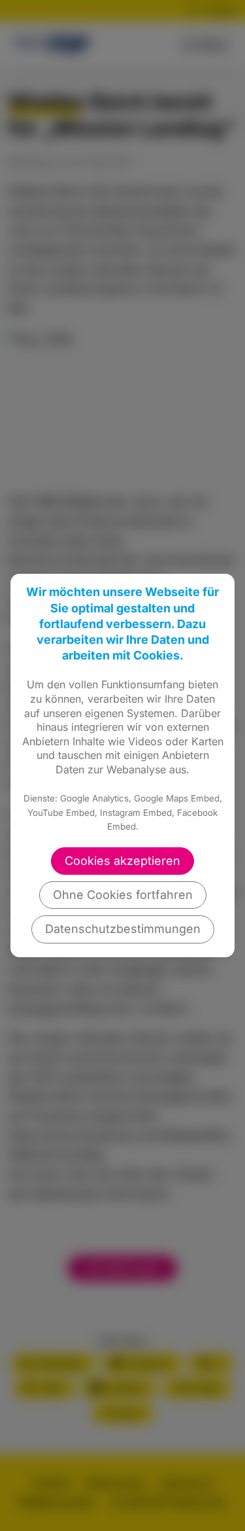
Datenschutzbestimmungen (123, 929)
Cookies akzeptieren (122, 861)
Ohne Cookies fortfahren (123, 895)
